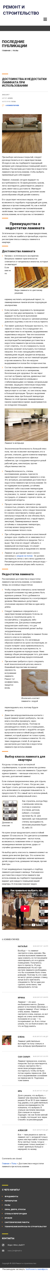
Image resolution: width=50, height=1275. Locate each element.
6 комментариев (12, 105)
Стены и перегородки (16, 1214)
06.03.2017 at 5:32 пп (40, 1056)
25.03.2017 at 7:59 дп (40, 1091)
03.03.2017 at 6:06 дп (40, 1036)
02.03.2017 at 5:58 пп (40, 997)
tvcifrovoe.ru (31, 1269)
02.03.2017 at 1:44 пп (40, 946)
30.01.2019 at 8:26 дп (40, 1130)
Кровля (8, 1218)
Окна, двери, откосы (15, 1209)
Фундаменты (11, 1196)
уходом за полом (25, 556)
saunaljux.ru (42, 1269)
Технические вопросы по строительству (26, 1227)
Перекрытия (11, 1201)
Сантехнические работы (17, 1222)
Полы (15, 51)
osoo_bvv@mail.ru (15, 1251)
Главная (6, 51)
